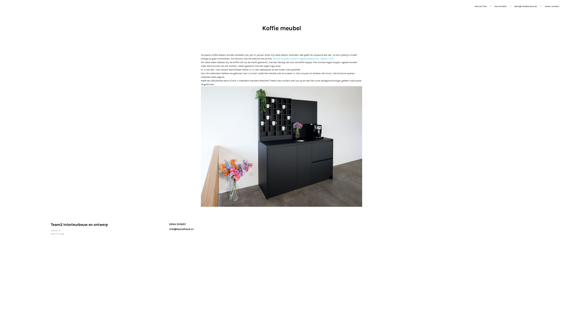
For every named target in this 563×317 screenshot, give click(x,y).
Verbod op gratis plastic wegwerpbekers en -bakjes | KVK (303, 58)
